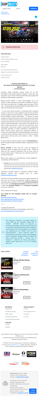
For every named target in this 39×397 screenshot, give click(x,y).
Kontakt (27, 314)
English (8, 327)
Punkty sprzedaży (11, 311)
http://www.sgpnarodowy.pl (8, 197)
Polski (7, 324)
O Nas (26, 309)
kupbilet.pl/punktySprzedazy (9, 175)
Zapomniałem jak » (5, 14)
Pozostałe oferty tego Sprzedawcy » (24, 253)
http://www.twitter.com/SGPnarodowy (11, 201)
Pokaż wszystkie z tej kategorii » (34, 253)
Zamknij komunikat (33, 391)
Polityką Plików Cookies (22, 377)
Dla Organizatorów (30, 311)
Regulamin (9, 309)
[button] (19, 57)
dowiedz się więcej (23, 393)
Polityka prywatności (11, 317)
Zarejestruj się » (4, 12)
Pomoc (26, 317)
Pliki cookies (9, 314)
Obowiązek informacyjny (13, 319)
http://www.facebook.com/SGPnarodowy (12, 199)
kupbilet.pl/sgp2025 (17, 168)
